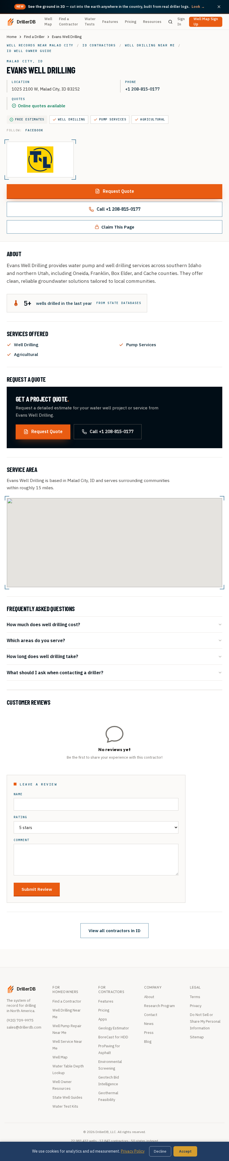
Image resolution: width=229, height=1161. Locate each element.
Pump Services (112, 119)
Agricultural (152, 119)
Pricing (130, 21)
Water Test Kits (65, 1106)
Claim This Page (117, 227)
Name (18, 794)
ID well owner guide (29, 51)
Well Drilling (71, 119)
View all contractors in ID (114, 930)
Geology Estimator (113, 1028)
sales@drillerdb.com (24, 1027)
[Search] (170, 21)
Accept (185, 1151)
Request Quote (118, 191)
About (149, 996)
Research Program (159, 1005)
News (149, 1023)
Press (149, 1032)
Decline (160, 1151)
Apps (102, 1019)
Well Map (48, 21)
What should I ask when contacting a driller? (55, 672)
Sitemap (197, 1037)
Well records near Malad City (40, 45)
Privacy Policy (133, 1151)
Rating (20, 817)
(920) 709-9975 (20, 1020)
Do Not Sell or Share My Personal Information (205, 1021)
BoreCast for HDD (113, 1037)
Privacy (195, 1005)
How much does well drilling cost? (43, 624)
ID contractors (99, 45)
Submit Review (37, 889)
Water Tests (90, 21)
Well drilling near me (150, 45)
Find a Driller (34, 36)
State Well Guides (67, 1097)
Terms (195, 996)
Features (110, 21)
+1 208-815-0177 (142, 89)
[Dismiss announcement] (218, 6)
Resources (152, 21)
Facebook (34, 130)
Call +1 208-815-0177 (118, 209)
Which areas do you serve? (36, 640)
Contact (150, 1014)
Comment (21, 840)
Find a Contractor (68, 21)
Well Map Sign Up (206, 22)
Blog (147, 1041)
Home (12, 36)
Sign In (181, 21)
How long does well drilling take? (42, 656)
